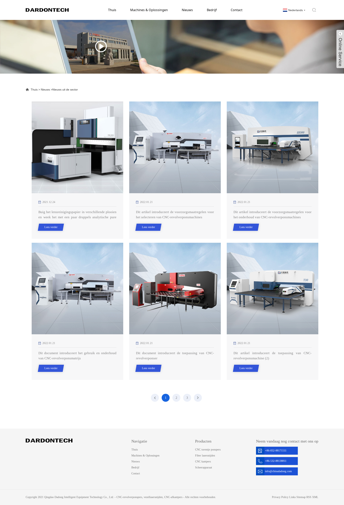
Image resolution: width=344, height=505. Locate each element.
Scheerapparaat (203, 467)
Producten (203, 441)
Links (292, 497)
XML (315, 497)
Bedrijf (212, 10)
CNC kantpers (203, 461)
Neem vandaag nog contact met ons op (287, 441)
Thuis (112, 10)
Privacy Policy (280, 497)
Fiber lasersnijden (205, 455)
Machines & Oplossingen (149, 10)
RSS (308, 497)
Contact (236, 10)
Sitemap (301, 497)
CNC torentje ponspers (208, 449)
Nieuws (187, 10)
